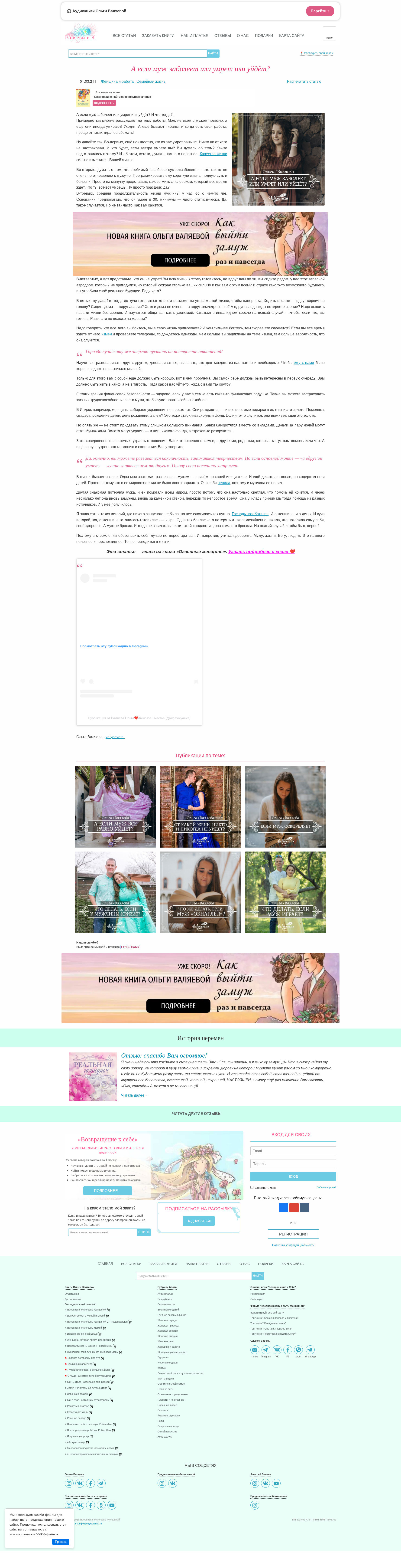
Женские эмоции (168, 1336)
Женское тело (166, 1341)
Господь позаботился (250, 513)
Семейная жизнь (167, 1431)
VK (277, 1356)
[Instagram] (70, 1484)
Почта (255, 1356)
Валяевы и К (80, 37)
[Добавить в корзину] (130, 1323)
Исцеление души (168, 1362)
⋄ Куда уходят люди (76, 1412)
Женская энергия (168, 1330)
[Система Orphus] (130, 947)
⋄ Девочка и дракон (76, 1394)
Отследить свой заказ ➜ (80, 1304)
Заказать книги (158, 35)
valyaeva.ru (115, 736)
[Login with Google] (293, 1208)
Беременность (166, 1304)
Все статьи (124, 35)
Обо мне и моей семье (171, 1383)
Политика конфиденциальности (293, 1245)
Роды (161, 1420)
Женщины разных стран (172, 1352)
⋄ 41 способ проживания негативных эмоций (91, 1454)
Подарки (264, 35)
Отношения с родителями (173, 1394)
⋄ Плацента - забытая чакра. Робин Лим (88, 1424)
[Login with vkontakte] (304, 1208)
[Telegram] (102, 1484)
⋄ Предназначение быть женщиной (85, 1309)
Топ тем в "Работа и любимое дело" (271, 1328)
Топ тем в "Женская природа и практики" (274, 1318)
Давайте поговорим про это (82, 1358)
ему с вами (304, 362)
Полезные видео (167, 1405)
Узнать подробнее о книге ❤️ (261, 551)
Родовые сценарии (169, 1415)
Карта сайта (291, 35)
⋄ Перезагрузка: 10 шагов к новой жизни (88, 1345)
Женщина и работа (169, 1346)
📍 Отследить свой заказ (316, 53)
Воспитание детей (168, 1309)
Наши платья (194, 35)
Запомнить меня (265, 1187)
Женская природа (168, 1325)
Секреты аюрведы (168, 1426)
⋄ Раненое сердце (75, 1418)
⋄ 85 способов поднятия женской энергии (89, 1448)
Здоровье (163, 1357)
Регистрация (293, 1234)
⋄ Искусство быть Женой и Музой (85, 1315)
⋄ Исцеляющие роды (77, 1436)
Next (336, 1073)
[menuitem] (108, 1294)
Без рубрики (165, 1299)
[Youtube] (112, 1506)
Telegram (266, 1356)
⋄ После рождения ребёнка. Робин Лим (88, 1430)
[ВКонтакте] (80, 1484)
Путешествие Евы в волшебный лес (87, 1369)
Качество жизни (213, 153)
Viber (298, 1356)
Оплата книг (72, 1293)
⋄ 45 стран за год (75, 1442)
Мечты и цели (166, 1378)
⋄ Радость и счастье (77, 1406)
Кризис (162, 1368)
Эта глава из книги (122, 97)
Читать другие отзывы (197, 1113)
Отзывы (222, 35)
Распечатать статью (304, 81)
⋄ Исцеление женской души (81, 1333)
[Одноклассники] (102, 1506)
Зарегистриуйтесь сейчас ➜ (267, 1312)
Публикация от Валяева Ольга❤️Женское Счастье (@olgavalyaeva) (139, 718)
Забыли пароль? (326, 1187)
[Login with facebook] (283, 1208)
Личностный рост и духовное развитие (180, 1373)
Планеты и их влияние (171, 1399)
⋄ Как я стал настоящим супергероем (87, 1400)
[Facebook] (91, 1484)
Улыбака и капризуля (78, 1364)
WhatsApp (310, 1356)
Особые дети (165, 1389)
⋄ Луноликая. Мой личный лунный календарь (91, 1351)
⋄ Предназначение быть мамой (83, 1327)
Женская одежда (167, 1320)
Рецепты (163, 1410)
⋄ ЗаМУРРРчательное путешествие (86, 1387)
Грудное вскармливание (172, 1315)
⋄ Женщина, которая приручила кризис (88, 1339)
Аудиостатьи (165, 1293)
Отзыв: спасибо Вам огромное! (164, 1055)
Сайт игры (256, 1299)
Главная (105, 1263)
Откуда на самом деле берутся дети (88, 1375)
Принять (61, 1541)
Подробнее (106, 1190)
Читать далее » (134, 1095)
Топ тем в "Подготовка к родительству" (273, 1333)
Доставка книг (73, 1299)
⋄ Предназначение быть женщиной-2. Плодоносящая (96, 1321)
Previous (64, 1073)
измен (106, 334)
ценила (224, 482)
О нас (243, 35)
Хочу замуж (164, 1436)
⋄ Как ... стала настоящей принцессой (87, 1381)
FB (287, 1356)
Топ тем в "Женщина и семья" (268, 1323)
